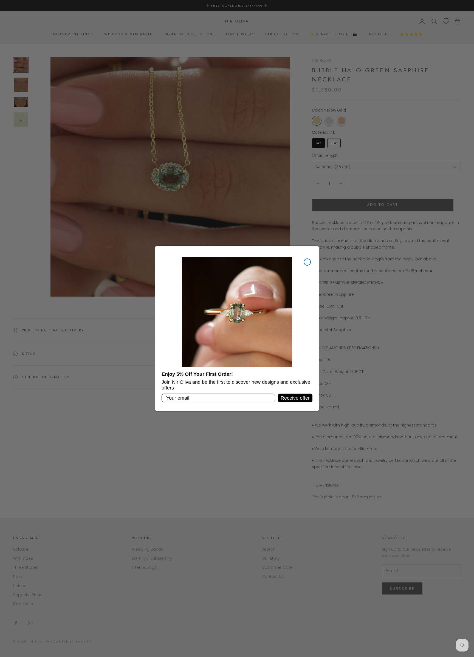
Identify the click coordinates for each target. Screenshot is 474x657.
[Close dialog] (307, 262)
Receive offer (295, 398)
